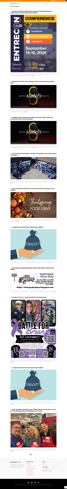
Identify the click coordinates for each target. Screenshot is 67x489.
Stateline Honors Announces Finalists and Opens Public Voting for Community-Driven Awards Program (31, 118)
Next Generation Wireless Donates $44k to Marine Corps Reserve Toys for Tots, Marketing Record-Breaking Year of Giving (33, 410)
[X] (53, 0)
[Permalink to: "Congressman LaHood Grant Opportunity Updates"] (33, 244)
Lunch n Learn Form (27, 484)
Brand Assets (17, 484)
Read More (17, 221)
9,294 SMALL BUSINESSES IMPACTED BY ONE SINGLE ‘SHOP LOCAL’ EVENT (32, 268)
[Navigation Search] (56, 3)
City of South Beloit (29, 466)
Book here (50, 471)
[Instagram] (56, 0)
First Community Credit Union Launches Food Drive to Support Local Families (32, 189)
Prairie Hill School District (30, 471)
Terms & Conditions (49, 484)
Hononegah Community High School (31, 468)
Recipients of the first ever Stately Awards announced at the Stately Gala (32, 82)
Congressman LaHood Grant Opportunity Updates (27, 227)
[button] (66, 0)
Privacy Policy (44, 484)
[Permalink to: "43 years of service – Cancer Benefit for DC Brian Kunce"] (33, 328)
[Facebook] (51, 0)
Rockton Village (29, 463)
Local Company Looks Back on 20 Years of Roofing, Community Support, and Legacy (33, 154)
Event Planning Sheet (33, 484)
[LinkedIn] (54, 0)
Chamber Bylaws (21, 484)
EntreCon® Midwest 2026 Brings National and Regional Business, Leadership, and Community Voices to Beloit (31, 12)
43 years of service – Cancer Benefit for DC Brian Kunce (29, 297)
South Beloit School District (30, 474)
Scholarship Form (39, 484)
